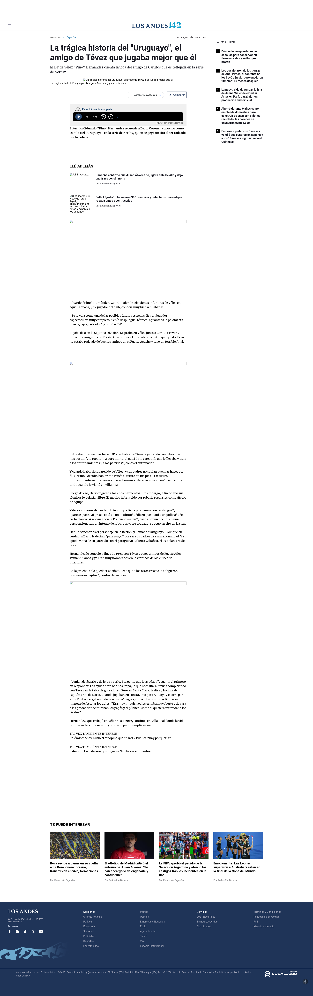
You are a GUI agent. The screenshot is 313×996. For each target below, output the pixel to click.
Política (87, 921)
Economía (89, 926)
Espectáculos (91, 946)
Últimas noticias (92, 916)
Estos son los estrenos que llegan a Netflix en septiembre (110, 751)
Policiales (88, 936)
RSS (255, 921)
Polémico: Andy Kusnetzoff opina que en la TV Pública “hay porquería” (120, 738)
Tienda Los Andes (207, 921)
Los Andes (55, 37)
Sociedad (88, 931)
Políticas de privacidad (266, 916)
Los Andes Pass (206, 916)
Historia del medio (263, 926)
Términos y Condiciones (267, 911)
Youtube (41, 931)
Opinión (144, 916)
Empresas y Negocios (152, 921)
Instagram (17, 931)
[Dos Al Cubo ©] (281, 976)
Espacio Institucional (152, 946)
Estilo (143, 926)
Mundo (144, 911)
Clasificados (204, 926)
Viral (142, 941)
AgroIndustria (148, 931)
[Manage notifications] (305, 981)
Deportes (71, 37)
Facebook (10, 931)
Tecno (143, 936)
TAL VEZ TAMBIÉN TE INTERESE (93, 733)
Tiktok (25, 931)
